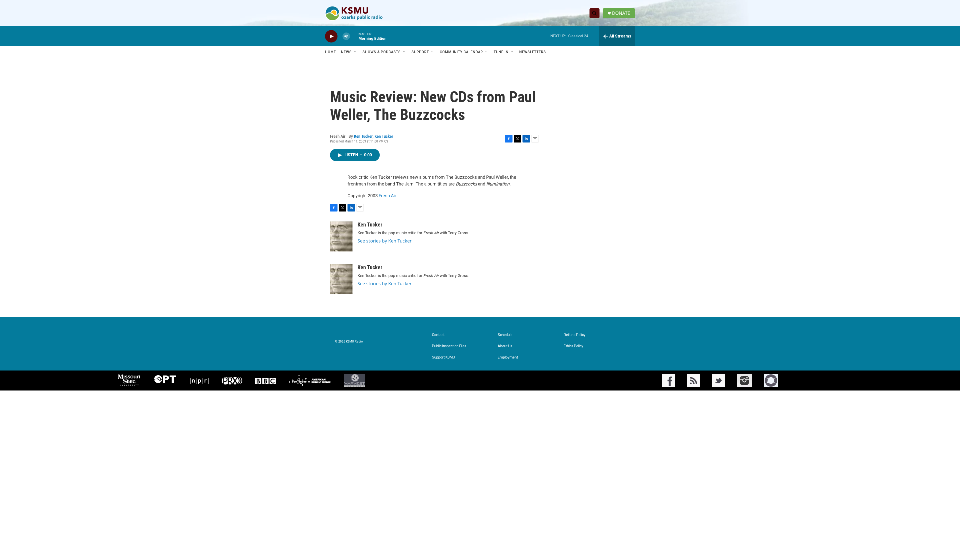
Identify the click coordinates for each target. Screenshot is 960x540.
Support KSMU (443, 357)
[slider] (354, 36)
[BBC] (265, 380)
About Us (505, 346)
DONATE (621, 13)
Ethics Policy (573, 346)
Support (420, 52)
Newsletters (532, 52)
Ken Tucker (363, 136)
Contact (438, 335)
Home (330, 52)
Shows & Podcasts (381, 52)
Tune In (501, 52)
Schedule (505, 335)
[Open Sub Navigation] (356, 52)
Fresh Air (387, 195)
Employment (508, 357)
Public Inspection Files (449, 346)
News (346, 52)
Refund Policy (575, 335)
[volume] (346, 36)
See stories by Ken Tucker (385, 241)
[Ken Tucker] (341, 237)
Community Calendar (461, 52)
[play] (331, 36)
